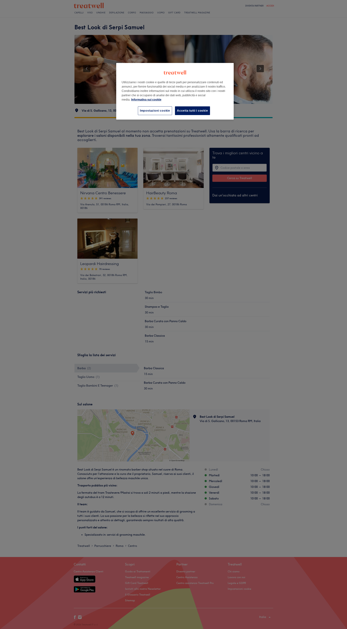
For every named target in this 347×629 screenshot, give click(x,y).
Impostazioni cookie (155, 110)
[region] (175, 91)
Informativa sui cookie (146, 99)
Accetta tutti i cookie (192, 110)
